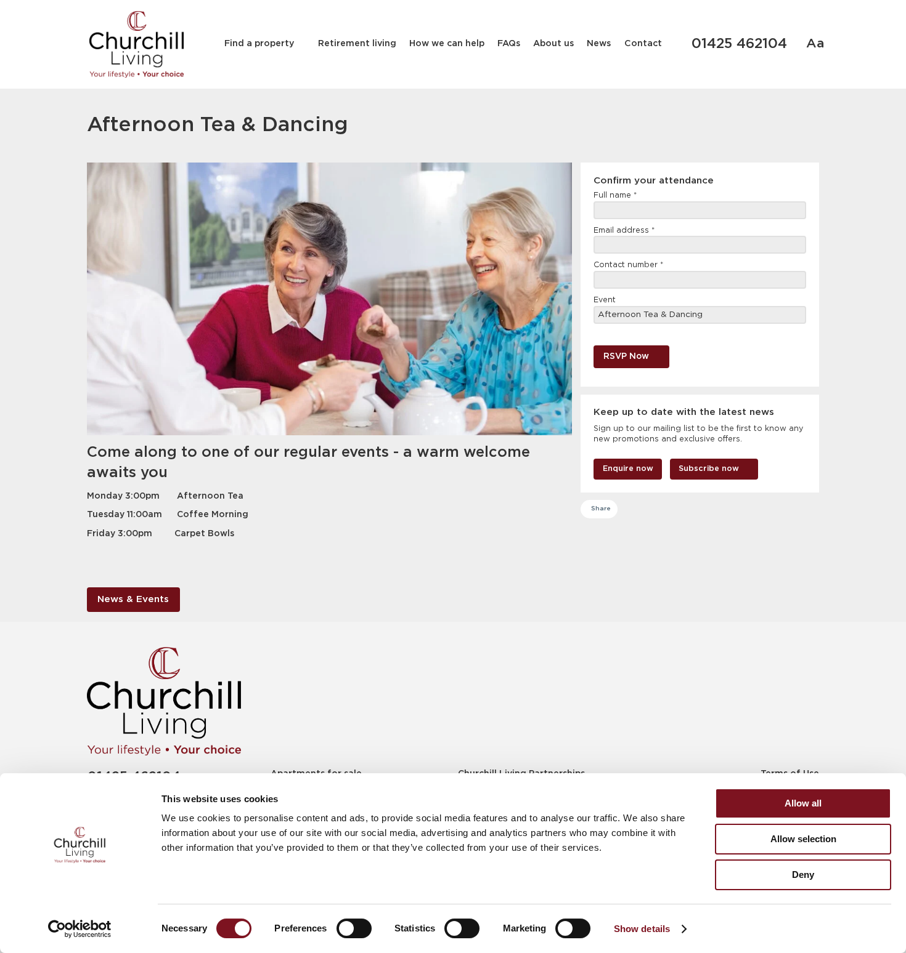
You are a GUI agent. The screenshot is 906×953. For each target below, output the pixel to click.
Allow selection (803, 839)
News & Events (133, 599)
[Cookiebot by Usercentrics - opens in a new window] (80, 929)
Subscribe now (709, 468)
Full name (615, 195)
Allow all (803, 803)
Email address (624, 230)
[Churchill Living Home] (136, 44)
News (599, 43)
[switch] (354, 928)
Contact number (628, 265)
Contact (643, 43)
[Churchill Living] (164, 701)
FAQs (508, 43)
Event (605, 300)
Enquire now (628, 468)
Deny (803, 874)
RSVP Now (626, 356)
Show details (642, 928)
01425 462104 (739, 44)
